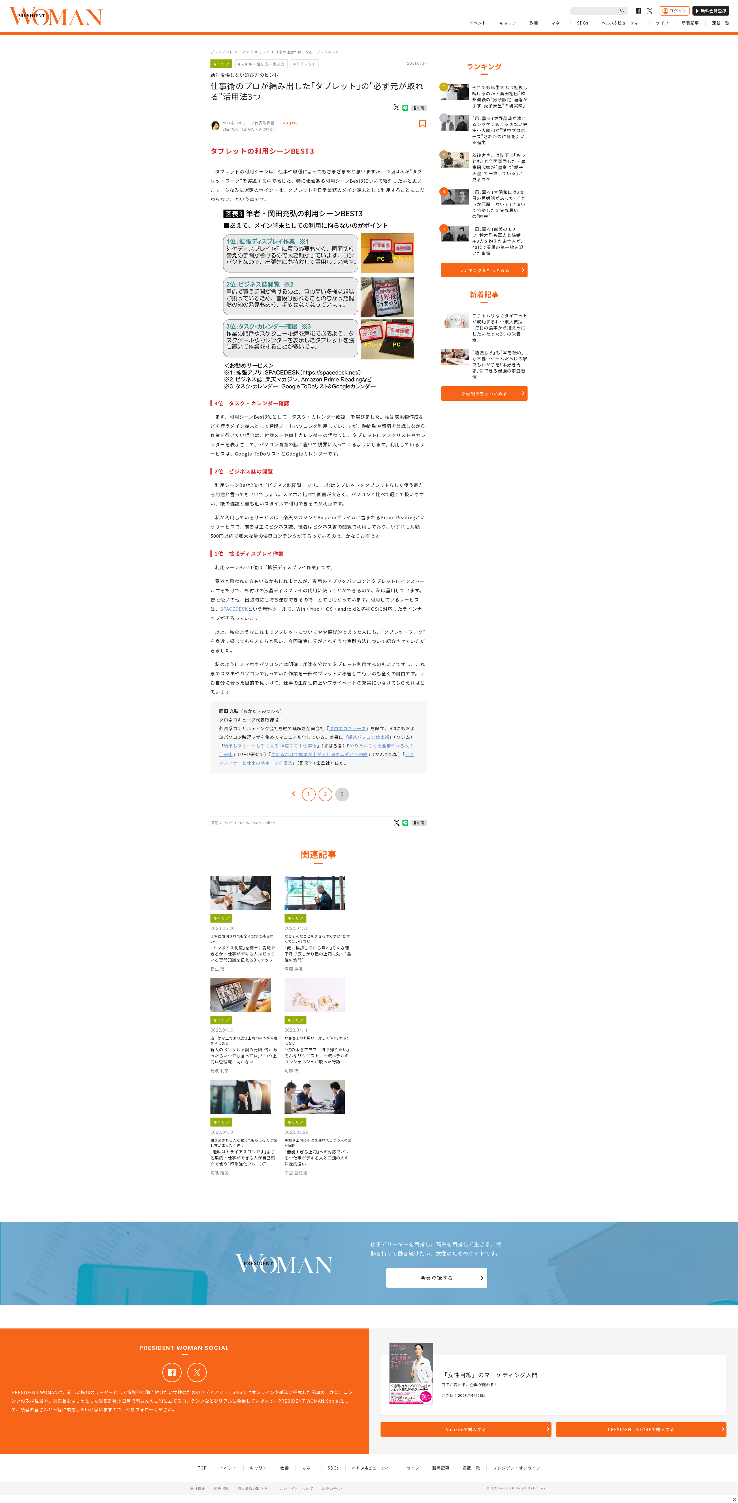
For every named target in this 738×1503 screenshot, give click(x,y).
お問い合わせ (333, 1488)
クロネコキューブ (347, 728)
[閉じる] (734, 1499)
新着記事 (690, 23)
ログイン (678, 11)
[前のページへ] (293, 794)
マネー (557, 23)
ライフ (662, 23)
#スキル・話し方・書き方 (261, 64)
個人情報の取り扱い (254, 1488)
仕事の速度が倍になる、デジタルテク (307, 51)
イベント (477, 23)
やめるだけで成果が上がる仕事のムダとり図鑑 (319, 754)
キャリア (508, 23)
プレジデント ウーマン (229, 51)
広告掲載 (221, 1488)
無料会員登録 (713, 11)
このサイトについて (296, 1488)
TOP (202, 1468)
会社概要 (197, 1488)
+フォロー (290, 123)
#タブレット (304, 64)
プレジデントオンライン (517, 1468)
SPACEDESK (234, 608)
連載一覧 (720, 23)
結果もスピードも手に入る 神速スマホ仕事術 (270, 746)
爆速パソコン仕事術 (368, 737)
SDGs (582, 23)
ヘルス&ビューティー (622, 23)
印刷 (420, 107)
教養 (534, 23)
